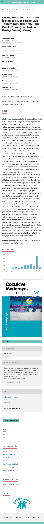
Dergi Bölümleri (9, 454)
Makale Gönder (11, 420)
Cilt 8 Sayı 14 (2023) (26, 10)
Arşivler (14, 10)
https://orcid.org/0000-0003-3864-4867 (12, 51)
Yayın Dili (6, 458)
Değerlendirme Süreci (11, 470)
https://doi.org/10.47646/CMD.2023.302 (20, 96)
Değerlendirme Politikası (12, 484)
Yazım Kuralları (8, 467)
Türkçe (5, 437)
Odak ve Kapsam (9, 451)
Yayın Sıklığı (7, 461)
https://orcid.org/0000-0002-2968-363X (12, 42)
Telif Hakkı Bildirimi (10, 464)
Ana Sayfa (6, 10)
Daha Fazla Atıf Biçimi (13, 382)
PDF (7, 341)
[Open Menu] (2, 2)
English (5, 434)
